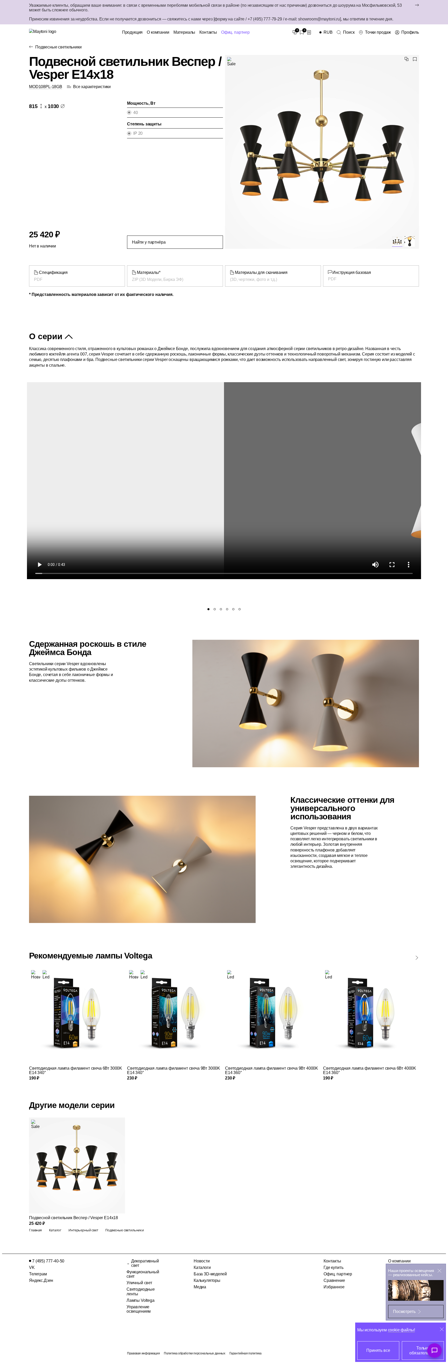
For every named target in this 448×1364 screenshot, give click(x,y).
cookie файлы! (401, 1330)
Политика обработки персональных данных (194, 1353)
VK (32, 1267)
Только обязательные (422, 1350)
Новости (202, 1261)
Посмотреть (404, 1311)
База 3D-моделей (210, 1274)
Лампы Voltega (141, 1300)
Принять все (378, 1350)
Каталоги (202, 1267)
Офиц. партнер (235, 32)
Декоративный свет (145, 1263)
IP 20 (138, 133)
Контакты (208, 32)
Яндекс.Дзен (41, 1280)
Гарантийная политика (245, 1353)
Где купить (333, 1267)
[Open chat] (434, 1350)
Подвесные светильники (58, 47)
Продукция (132, 32)
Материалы (184, 32)
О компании (158, 32)
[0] (294, 32)
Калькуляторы (207, 1280)
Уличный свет (139, 1283)
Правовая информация (143, 1353)
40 (135, 112)
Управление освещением (139, 1309)
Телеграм (38, 1274)
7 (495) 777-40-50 (48, 1261)
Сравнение (334, 1280)
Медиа (200, 1287)
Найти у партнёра (148, 242)
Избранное (334, 1287)
